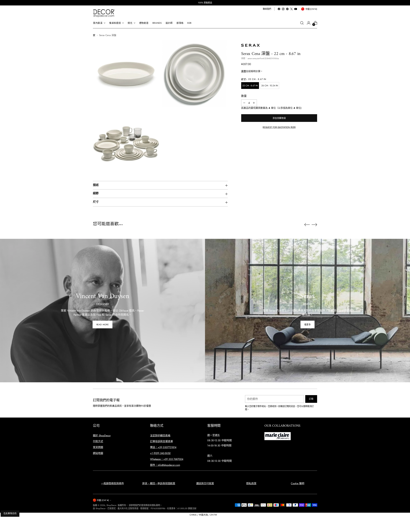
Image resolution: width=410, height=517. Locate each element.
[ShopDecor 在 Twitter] (291, 9)
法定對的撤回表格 (160, 435)
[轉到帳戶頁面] (308, 23)
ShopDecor (111, 505)
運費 (243, 71)
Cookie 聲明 (297, 483)
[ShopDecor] (104, 13)
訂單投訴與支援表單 (161, 441)
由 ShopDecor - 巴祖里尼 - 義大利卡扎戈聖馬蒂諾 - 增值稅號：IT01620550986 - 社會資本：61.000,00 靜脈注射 (144, 508)
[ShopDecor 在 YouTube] (295, 9)
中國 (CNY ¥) (103, 500)
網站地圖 (98, 453)
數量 (244, 96)
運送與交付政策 (205, 483)
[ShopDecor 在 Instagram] (283, 9)
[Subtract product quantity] (244, 103)
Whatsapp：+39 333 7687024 (166, 459)
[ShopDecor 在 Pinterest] (287, 9)
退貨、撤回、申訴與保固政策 (158, 483)
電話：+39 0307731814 (163, 447)
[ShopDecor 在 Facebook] (279, 9)
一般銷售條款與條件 (112, 483)
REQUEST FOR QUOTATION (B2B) (279, 127)
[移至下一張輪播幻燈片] (314, 224)
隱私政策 (251, 483)
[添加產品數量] (254, 103)
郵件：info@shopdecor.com (165, 465)
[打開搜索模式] (302, 23)
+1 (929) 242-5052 (160, 453)
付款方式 (98, 441)
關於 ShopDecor (102, 435)
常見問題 (98, 447)
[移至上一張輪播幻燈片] (307, 224)
